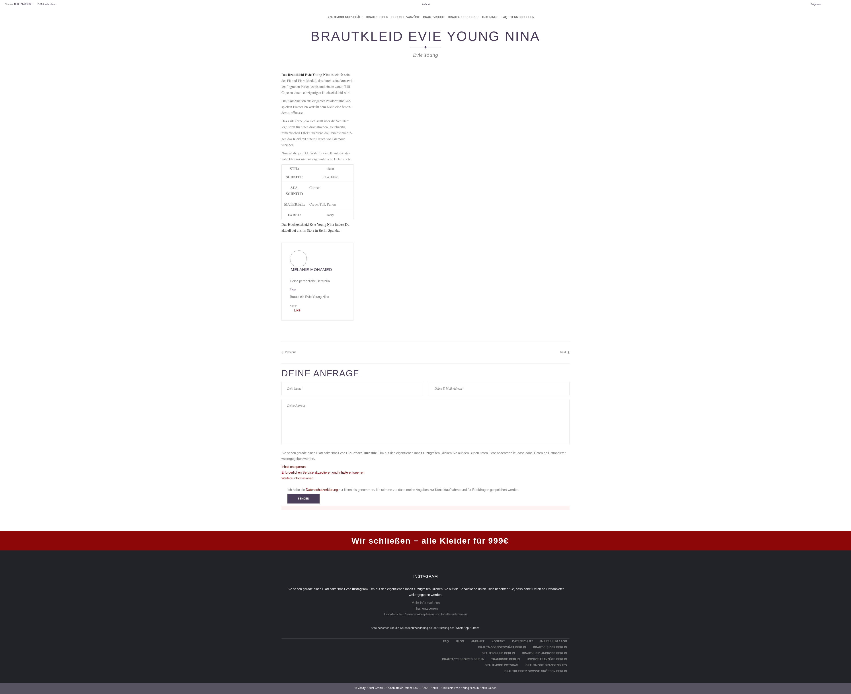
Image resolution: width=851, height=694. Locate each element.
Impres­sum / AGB (553, 641)
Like (297, 310)
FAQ (446, 641)
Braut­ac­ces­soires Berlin (463, 659)
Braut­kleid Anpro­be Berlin (544, 653)
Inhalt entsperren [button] (293, 466)
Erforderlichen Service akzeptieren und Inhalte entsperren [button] (322, 472)
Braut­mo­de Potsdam (501, 665)
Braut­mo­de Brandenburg (546, 665)
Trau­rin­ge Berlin (505, 659)
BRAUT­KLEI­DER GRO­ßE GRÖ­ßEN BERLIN (535, 671)
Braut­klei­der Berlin (550, 647)
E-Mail (46, 4)
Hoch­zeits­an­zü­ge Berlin (547, 659)
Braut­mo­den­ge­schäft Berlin (502, 647)
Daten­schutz (522, 641)
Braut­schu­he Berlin (498, 653)
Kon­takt (498, 641)
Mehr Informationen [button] (426, 603)
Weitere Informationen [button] (297, 478)
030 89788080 (23, 4)
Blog (460, 641)
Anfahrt (426, 4)
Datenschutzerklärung (322, 490)
